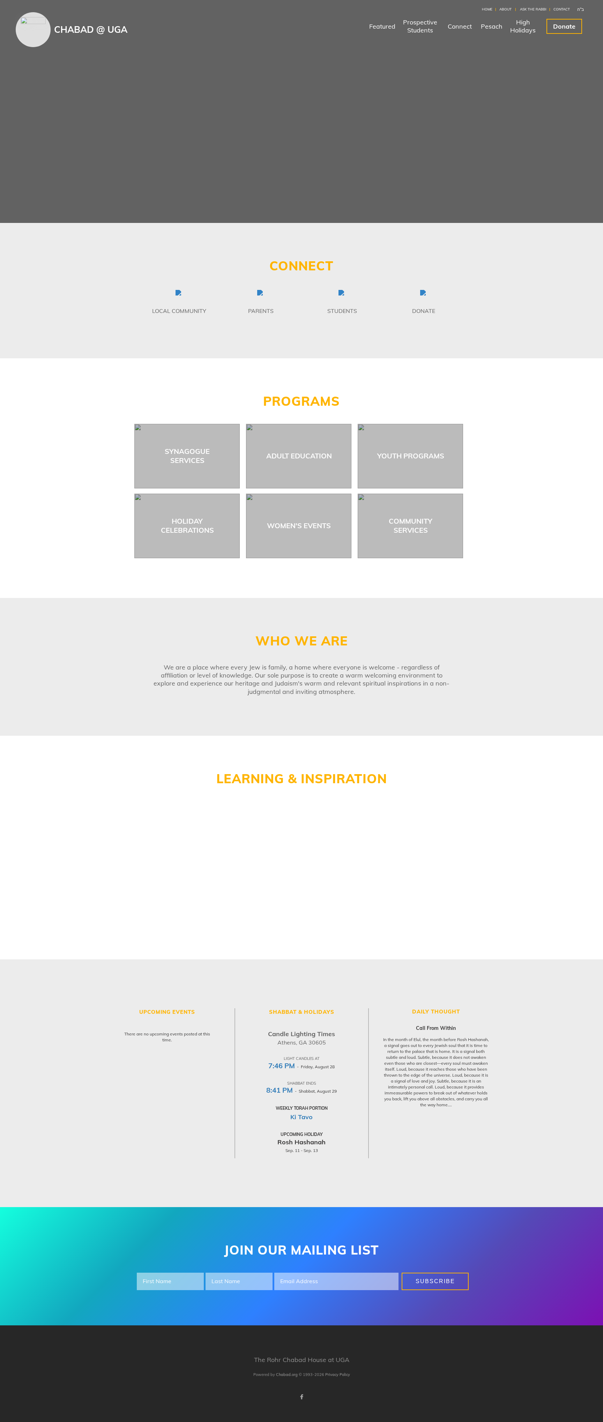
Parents (261, 310)
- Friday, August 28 (301, 1066)
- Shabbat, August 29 (301, 1091)
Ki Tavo (301, 1117)
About (505, 9)
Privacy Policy (337, 1374)
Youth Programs (410, 455)
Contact (561, 9)
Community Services (410, 525)
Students (342, 310)
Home (487, 9)
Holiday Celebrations (187, 525)
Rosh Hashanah (301, 1142)
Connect (460, 26)
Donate (564, 26)
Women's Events (299, 525)
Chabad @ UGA (90, 29)
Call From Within (436, 1028)
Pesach (491, 26)
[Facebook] (301, 1397)
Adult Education (299, 455)
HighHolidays (523, 26)
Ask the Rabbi (533, 9)
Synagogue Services (187, 456)
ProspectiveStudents (420, 26)
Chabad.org (287, 1374)
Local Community (179, 310)
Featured (382, 26)
